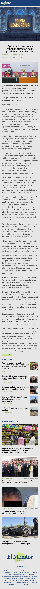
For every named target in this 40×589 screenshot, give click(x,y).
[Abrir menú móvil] (37, 3)
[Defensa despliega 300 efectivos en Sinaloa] (34, 411)
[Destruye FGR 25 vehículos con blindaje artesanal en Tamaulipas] (34, 400)
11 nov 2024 (7, 355)
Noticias (5, 55)
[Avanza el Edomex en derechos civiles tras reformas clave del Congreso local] (34, 379)
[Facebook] (3, 57)
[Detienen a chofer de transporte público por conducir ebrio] (34, 390)
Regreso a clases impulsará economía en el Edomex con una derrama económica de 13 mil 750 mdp (15, 366)
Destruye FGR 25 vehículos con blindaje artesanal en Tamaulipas (14, 399)
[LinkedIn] (10, 57)
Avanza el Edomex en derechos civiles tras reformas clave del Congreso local (15, 378)
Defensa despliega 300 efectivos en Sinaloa (15, 409)
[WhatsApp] (14, 57)
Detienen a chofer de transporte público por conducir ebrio (15, 388)
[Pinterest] (17, 57)
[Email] (21, 57)
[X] (6, 57)
